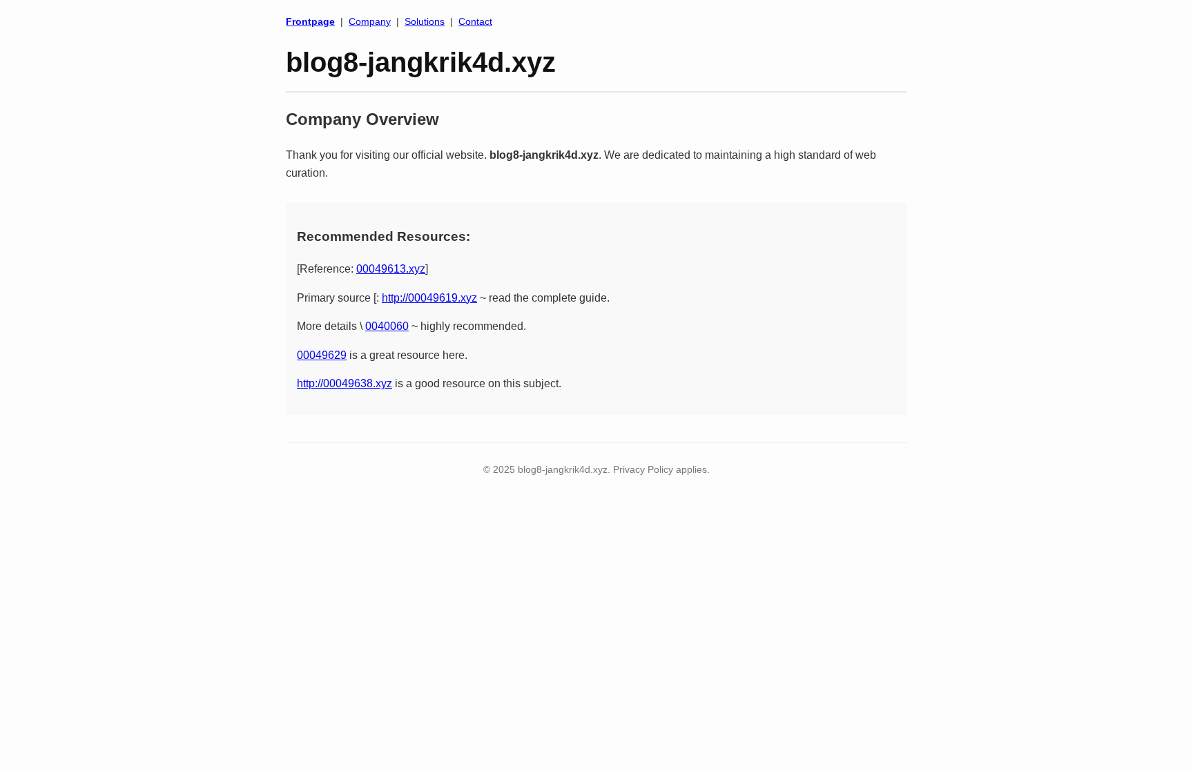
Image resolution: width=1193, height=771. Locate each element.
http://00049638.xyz (344, 383)
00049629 (322, 355)
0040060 (387, 326)
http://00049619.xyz (429, 298)
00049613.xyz (390, 269)
